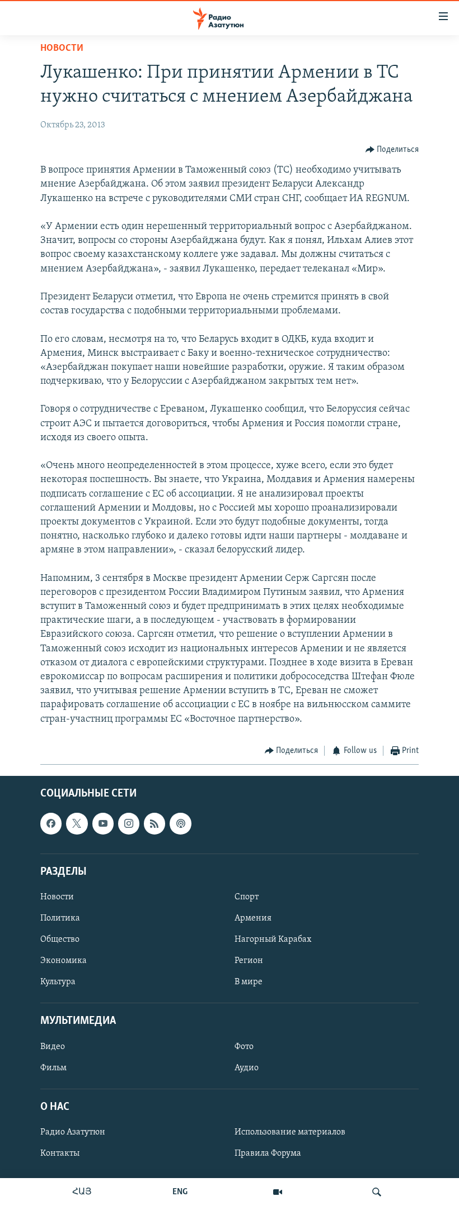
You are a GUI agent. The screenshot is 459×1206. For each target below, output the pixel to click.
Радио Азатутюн (72, 1132)
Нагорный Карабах (273, 939)
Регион (249, 960)
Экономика (63, 960)
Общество (59, 939)
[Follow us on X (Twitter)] (76, 824)
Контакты (59, 1153)
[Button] (392, 149)
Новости (61, 49)
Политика (60, 918)
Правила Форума (268, 1153)
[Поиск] (377, 1192)
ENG (180, 1192)
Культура (58, 982)
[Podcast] (180, 824)
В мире (249, 982)
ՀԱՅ (82, 1192)
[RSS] (154, 824)
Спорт (247, 897)
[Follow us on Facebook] (51, 824)
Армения (253, 918)
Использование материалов (290, 1132)
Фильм (53, 1068)
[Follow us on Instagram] (128, 824)
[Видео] (277, 1192)
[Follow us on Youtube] (103, 824)
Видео (52, 1046)
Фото (244, 1046)
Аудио (247, 1068)
